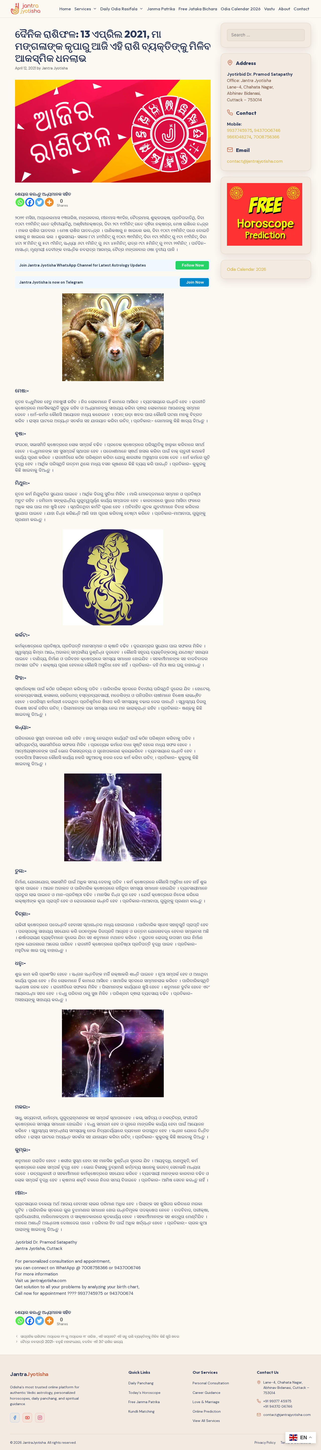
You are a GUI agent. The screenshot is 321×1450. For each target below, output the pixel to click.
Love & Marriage (206, 1402)
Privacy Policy (265, 1442)
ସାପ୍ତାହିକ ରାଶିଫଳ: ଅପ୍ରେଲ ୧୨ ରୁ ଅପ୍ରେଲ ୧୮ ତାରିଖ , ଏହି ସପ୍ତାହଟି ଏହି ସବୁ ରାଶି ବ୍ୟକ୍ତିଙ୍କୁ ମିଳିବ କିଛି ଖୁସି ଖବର (100, 1336)
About (284, 8)
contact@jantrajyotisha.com (255, 161)
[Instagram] (40, 1417)
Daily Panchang (140, 1383)
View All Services (206, 1420)
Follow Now (193, 265)
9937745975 (239, 130)
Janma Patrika (161, 8)
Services (82, 8)
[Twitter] (39, 202)
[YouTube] (27, 1417)
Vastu (269, 8)
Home (65, 8)
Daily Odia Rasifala (118, 8)
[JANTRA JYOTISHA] (27, 9)
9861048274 (239, 137)
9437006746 (267, 130)
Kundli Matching (141, 1411)
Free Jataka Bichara (198, 8)
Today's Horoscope (144, 1392)
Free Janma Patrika (144, 1402)
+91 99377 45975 (277, 1401)
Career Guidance (206, 1392)
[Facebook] (29, 202)
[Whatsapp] (20, 202)
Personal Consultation (211, 1383)
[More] (49, 202)
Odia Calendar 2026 (241, 8)
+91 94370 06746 (277, 1406)
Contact (301, 8)
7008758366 (266, 137)
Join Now (195, 282)
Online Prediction (207, 1411)
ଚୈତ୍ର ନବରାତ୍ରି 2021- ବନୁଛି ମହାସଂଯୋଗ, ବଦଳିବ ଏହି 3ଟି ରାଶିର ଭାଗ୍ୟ (72, 1341)
